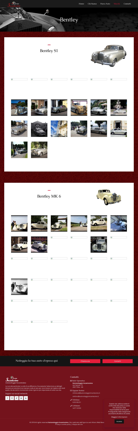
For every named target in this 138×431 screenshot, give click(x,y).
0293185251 (77, 402)
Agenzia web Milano (89, 422)
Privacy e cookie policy (63, 424)
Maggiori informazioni (119, 417)
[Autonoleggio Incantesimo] (13, 3)
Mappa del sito (77, 424)
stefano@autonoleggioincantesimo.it (86, 396)
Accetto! (119, 421)
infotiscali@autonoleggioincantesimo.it (86, 393)
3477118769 (77, 408)
